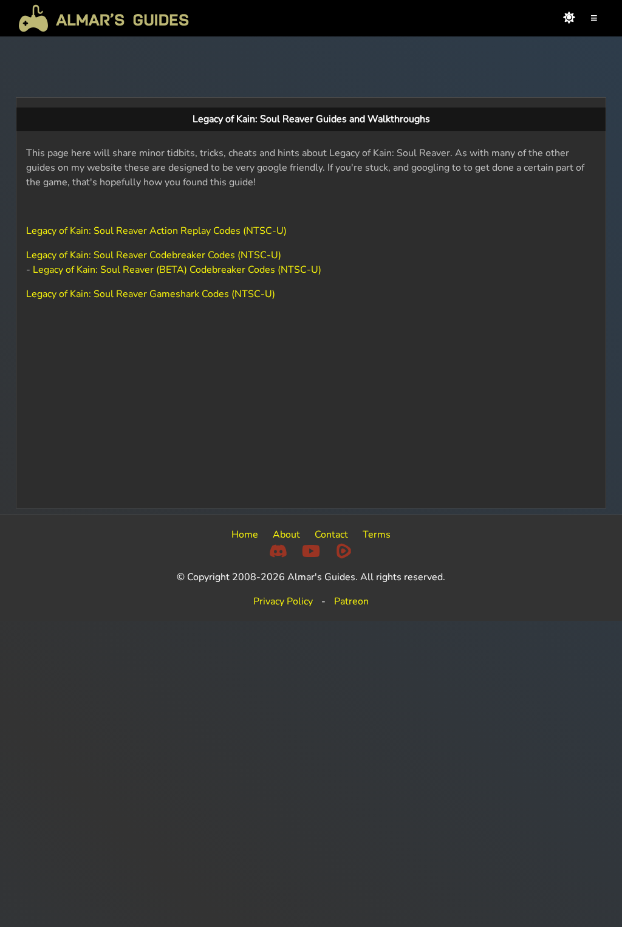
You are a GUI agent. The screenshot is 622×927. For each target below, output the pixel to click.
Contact (331, 534)
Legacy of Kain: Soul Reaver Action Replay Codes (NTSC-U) (156, 231)
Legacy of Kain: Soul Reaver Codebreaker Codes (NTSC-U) (153, 255)
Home (244, 534)
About (286, 534)
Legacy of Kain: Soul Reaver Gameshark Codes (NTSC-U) (150, 294)
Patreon (351, 601)
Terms (377, 534)
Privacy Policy (283, 601)
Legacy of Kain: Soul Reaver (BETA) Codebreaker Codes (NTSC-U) (177, 269)
